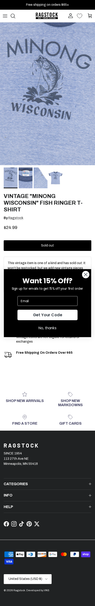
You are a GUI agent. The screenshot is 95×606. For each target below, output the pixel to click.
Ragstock (15, 218)
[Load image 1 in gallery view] (47, 93)
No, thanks (47, 327)
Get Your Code (47, 315)
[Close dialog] (86, 274)
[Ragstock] (46, 16)
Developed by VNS (37, 590)
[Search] (15, 16)
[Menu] (5, 16)
